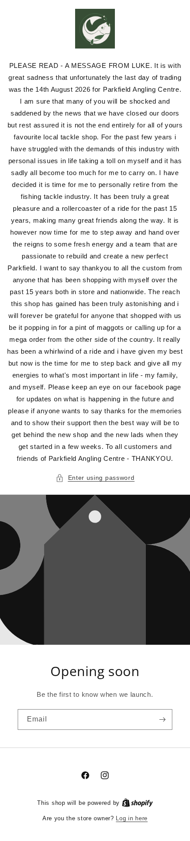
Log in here (132, 818)
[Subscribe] (162, 719)
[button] (95, 477)
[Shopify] (137, 803)
